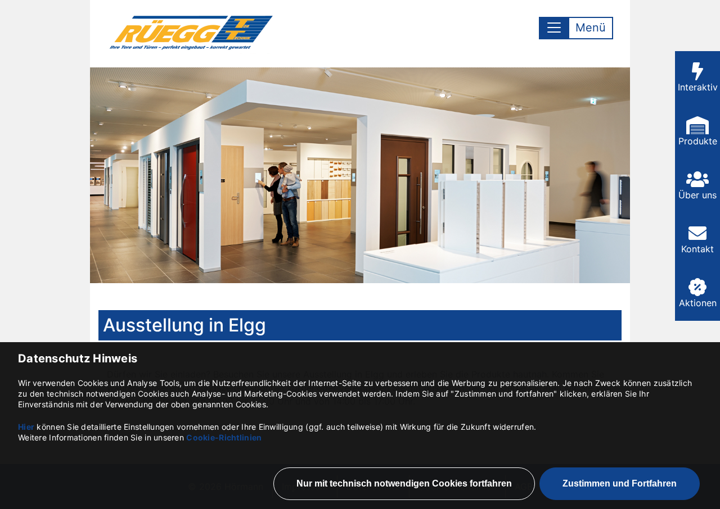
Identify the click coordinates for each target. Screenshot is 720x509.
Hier (26, 426)
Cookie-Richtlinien (224, 437)
